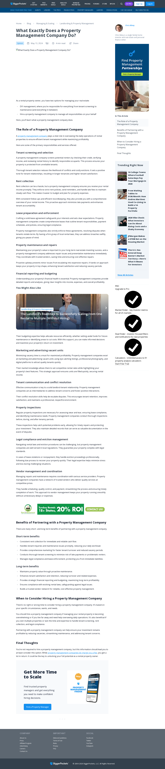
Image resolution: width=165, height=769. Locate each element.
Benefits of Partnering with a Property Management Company (130, 133)
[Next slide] (106, 308)
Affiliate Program (25, 743)
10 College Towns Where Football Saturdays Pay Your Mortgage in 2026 (137, 178)
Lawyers (100, 10)
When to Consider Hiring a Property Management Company (129, 144)
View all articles (125, 275)
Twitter (88, 741)
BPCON (112, 4)
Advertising (24, 746)
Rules (55, 743)
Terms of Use (57, 741)
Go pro (129, 4)
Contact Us (23, 751)
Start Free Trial (122, 363)
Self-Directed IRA (142, 10)
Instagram (89, 746)
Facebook (89, 738)
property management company (32, 136)
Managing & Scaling (45, 23)
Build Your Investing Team (21, 10)
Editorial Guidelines (59, 738)
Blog (29, 23)
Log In (150, 4)
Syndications (111, 10)
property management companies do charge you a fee (72, 652)
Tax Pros (57, 10)
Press (22, 741)
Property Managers (85, 10)
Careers (22, 749)
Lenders (47, 10)
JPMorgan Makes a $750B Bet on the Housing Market (137, 239)
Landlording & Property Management (77, 23)
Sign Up (139, 4)
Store (104, 4)
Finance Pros (69, 10)
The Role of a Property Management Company (127, 123)
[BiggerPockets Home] (20, 4)
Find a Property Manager (37, 707)
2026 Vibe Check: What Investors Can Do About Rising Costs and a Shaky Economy (137, 223)
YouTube (89, 743)
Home (19, 23)
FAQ (54, 749)
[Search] (121, 4)
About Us (23, 738)
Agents (38, 10)
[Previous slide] (18, 308)
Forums (96, 4)
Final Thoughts (124, 153)
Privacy (55, 746)
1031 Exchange (126, 10)
